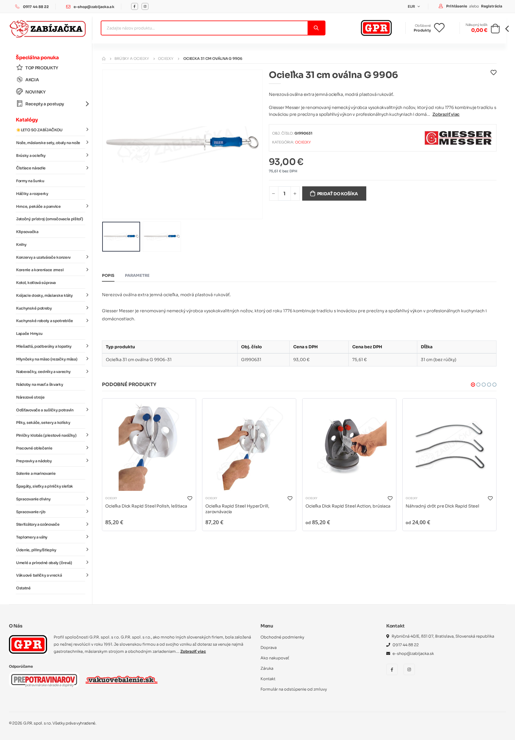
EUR (412, 6)
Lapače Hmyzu (29, 333)
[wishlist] (444, 28)
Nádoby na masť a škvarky (39, 384)
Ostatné (23, 588)
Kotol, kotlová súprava (36, 282)
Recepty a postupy (44, 104)
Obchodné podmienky (282, 637)
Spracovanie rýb (30, 512)
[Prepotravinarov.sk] (44, 679)
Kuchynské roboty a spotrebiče (44, 321)
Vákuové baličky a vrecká (39, 575)
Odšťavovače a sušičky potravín (45, 410)
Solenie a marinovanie (35, 473)
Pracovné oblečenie (34, 448)
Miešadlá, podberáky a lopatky (44, 346)
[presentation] (111, 144)
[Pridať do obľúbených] (494, 76)
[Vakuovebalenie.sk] (121, 679)
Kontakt (267, 678)
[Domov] (104, 58)
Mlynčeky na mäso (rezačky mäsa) (46, 359)
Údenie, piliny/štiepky (36, 550)
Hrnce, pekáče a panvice (38, 206)
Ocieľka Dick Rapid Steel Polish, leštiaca (146, 506)
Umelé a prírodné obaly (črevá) (44, 563)
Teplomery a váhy (31, 537)
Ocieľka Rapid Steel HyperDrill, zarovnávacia (237, 509)
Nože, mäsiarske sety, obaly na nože (48, 142)
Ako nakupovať (274, 658)
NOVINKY (35, 92)
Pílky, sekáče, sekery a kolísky (43, 422)
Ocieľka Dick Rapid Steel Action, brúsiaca (347, 506)
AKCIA (32, 79)
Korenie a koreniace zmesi (39, 270)
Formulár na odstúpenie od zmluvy (293, 689)
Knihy (21, 244)
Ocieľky (165, 58)
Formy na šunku (30, 181)
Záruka (266, 668)
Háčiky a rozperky (32, 193)
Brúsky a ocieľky (31, 155)
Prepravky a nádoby (34, 461)
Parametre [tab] (137, 275)
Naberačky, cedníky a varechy (43, 371)
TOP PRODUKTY (41, 68)
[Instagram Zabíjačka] (145, 6)
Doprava (268, 647)
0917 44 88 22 (36, 6)
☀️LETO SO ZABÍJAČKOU (39, 130)
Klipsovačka (27, 232)
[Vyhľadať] (316, 28)
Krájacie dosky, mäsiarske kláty (44, 295)
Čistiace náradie (31, 168)
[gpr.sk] (28, 644)
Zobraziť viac (446, 114)
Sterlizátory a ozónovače (38, 524)
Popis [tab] (108, 275)
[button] (495, 30)
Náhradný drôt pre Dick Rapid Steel (442, 506)
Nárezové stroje (30, 397)
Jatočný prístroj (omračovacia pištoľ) (49, 219)
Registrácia (491, 6)
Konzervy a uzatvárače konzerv (43, 257)
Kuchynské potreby (34, 308)
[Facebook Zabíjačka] (134, 6)
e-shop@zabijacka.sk (94, 6)
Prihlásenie (457, 6)
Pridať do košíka (337, 193)
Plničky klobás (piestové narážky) (46, 435)
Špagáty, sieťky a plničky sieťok (44, 486)
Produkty (422, 30)
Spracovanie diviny (33, 499)
